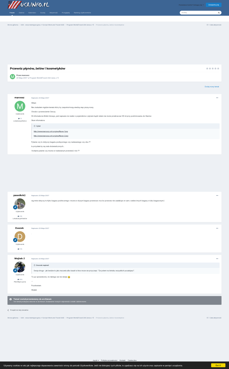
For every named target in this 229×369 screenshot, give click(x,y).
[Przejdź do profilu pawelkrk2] (20, 203)
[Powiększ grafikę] (69, 277)
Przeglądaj (66, 13)
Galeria (21, 13)
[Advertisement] (114, 46)
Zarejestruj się (213, 5)
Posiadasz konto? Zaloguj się (191, 5)
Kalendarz (32, 13)
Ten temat (209, 12)
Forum (12, 13)
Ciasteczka (132, 360)
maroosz (25, 75)
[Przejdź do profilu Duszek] (20, 236)
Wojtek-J (19, 258)
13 (21, 118)
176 (20, 249)
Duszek (19, 228)
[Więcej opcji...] (217, 97)
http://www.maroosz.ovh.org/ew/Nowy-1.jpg (51, 131)
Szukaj (42, 13)
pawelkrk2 (19, 195)
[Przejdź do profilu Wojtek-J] (20, 267)
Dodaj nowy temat (212, 87)
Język (95, 360)
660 (20, 279)
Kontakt (122, 360)
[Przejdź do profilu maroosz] (12, 76)
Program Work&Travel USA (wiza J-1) (44, 78)
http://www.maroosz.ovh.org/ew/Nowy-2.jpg (51, 136)
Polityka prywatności (109, 360)
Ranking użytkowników (82, 13)
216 (20, 216)
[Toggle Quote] (35, 126)
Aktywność (53, 13)
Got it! (218, 365)
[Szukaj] (218, 13)
